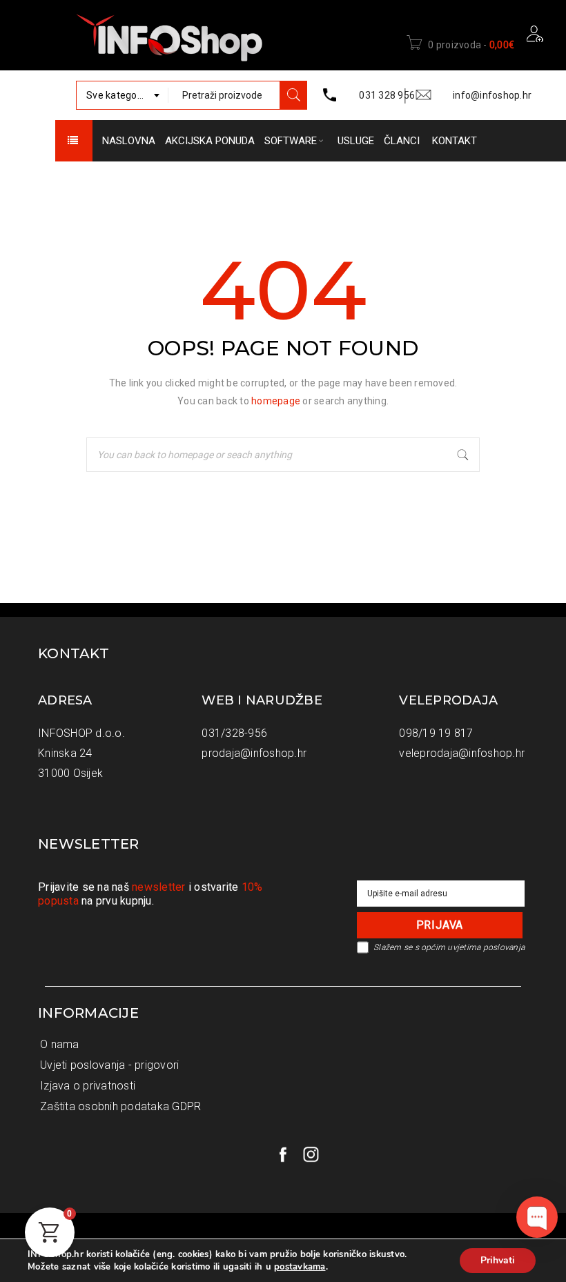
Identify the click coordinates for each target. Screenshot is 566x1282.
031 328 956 (387, 95)
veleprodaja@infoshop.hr (462, 753)
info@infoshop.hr (492, 95)
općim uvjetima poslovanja (473, 947)
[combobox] (122, 95)
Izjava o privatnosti (87, 1085)
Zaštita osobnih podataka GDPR (120, 1106)
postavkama (300, 1267)
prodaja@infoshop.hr (254, 753)
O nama (59, 1044)
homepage (275, 400)
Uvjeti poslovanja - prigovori (109, 1065)
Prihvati (497, 1260)
